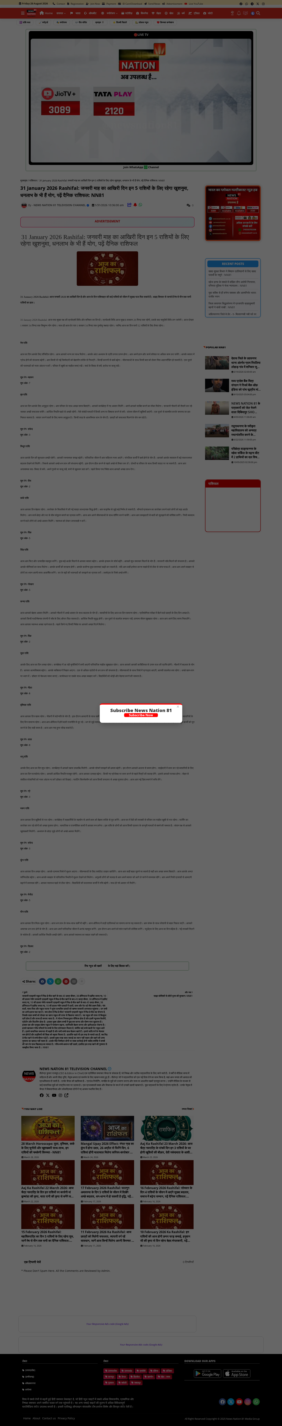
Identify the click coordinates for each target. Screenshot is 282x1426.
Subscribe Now (141, 715)
